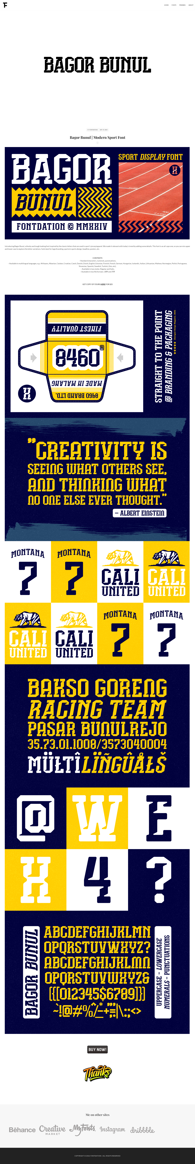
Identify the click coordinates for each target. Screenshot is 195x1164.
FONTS (174, 5)
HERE (103, 284)
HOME (166, 5)
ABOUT (190, 5)
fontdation (93, 129)
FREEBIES (182, 5)
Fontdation (95, 1156)
